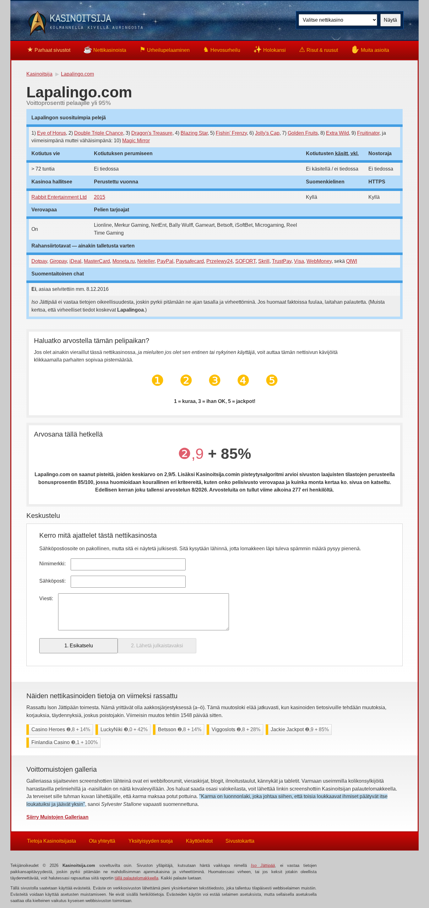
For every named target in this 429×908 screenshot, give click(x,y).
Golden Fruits (303, 133)
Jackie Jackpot (300, 729)
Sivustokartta (239, 841)
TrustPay (281, 261)
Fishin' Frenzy (231, 133)
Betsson (179, 729)
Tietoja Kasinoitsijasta (51, 841)
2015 (99, 197)
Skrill (263, 261)
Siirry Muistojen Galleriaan (57, 817)
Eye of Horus (51, 133)
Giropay (58, 261)
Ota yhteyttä (102, 841)
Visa (299, 261)
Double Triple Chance (98, 133)
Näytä (390, 20)
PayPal (165, 261)
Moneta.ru (123, 261)
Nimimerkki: (52, 563)
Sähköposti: (52, 581)
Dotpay (39, 261)
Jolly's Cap (267, 133)
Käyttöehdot (199, 841)
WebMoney (319, 261)
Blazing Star (194, 133)
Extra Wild (337, 133)
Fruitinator (368, 133)
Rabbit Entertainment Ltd (59, 197)
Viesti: (46, 598)
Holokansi (269, 49)
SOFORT (245, 261)
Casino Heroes (60, 729)
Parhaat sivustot (48, 49)
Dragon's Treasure (151, 133)
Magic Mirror (136, 140)
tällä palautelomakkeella (136, 878)
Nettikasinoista (104, 49)
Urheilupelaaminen (164, 49)
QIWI (351, 261)
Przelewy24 (219, 261)
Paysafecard (190, 261)
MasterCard (97, 261)
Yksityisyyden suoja (150, 841)
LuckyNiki (124, 729)
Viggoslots (236, 729)
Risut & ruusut (318, 49)
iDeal (75, 261)
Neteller (146, 261)
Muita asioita (370, 49)
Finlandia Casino (64, 742)
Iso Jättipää (263, 865)
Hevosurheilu (221, 49)
